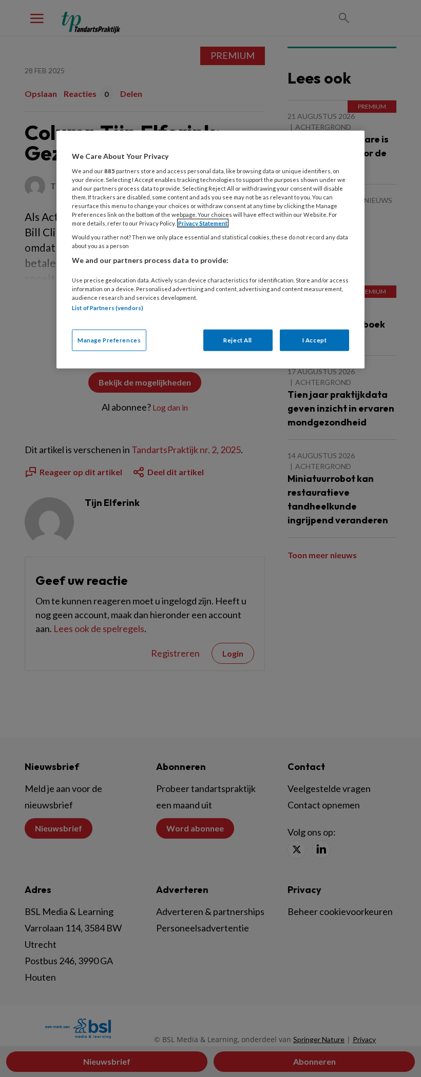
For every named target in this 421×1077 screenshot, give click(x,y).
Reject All (237, 340)
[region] (210, 250)
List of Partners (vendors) (107, 307)
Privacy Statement (202, 223)
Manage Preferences (109, 340)
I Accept (314, 340)
